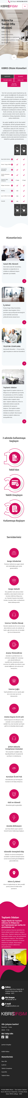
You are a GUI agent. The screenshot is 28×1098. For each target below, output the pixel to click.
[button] (25, 6)
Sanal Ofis (4, 1072)
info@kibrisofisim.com (12, 1006)
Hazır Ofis (4, 1061)
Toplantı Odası (5, 1075)
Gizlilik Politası (5, 1051)
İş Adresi (3, 1065)
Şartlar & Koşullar (6, 1044)
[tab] (7, 76)
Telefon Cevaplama (6, 1068)
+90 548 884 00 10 (10, 999)
